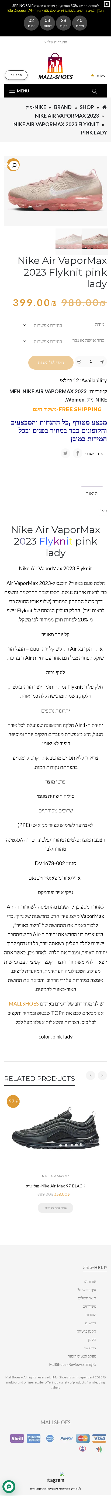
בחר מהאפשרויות (55, 1207)
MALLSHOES (24, 1003)
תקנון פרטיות (86, 1331)
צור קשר (90, 1347)
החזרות (90, 1314)
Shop (87, 107)
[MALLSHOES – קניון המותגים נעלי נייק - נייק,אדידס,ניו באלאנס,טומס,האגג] (56, 65)
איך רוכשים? (87, 1289)
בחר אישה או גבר (88, 340)
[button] (14, 165)
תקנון (92, 1339)
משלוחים (89, 1306)
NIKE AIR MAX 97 (55, 1176)
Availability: (93, 380)
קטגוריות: (98, 391)
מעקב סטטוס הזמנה (82, 1356)
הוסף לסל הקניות (51, 362)
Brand (63, 107)
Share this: (94, 454)
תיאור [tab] (92, 493)
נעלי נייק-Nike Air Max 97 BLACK (55, 1185)
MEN (14, 391)
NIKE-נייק (36, 107)
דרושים (90, 1323)
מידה (100, 324)
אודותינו (90, 1281)
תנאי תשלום (87, 1298)
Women (75, 399)
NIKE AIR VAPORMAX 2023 (67, 116)
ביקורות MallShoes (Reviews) (72, 1364)
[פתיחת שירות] (8, 1486)
